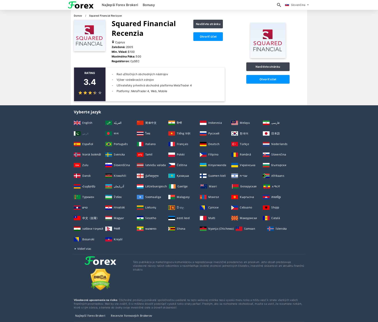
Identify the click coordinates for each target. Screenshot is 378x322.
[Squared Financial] (268, 57)
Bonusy (149, 5)
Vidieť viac (84, 249)
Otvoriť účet (208, 36)
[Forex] (100, 264)
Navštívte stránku (208, 24)
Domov (78, 15)
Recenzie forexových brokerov (131, 315)
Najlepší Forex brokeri (120, 5)
